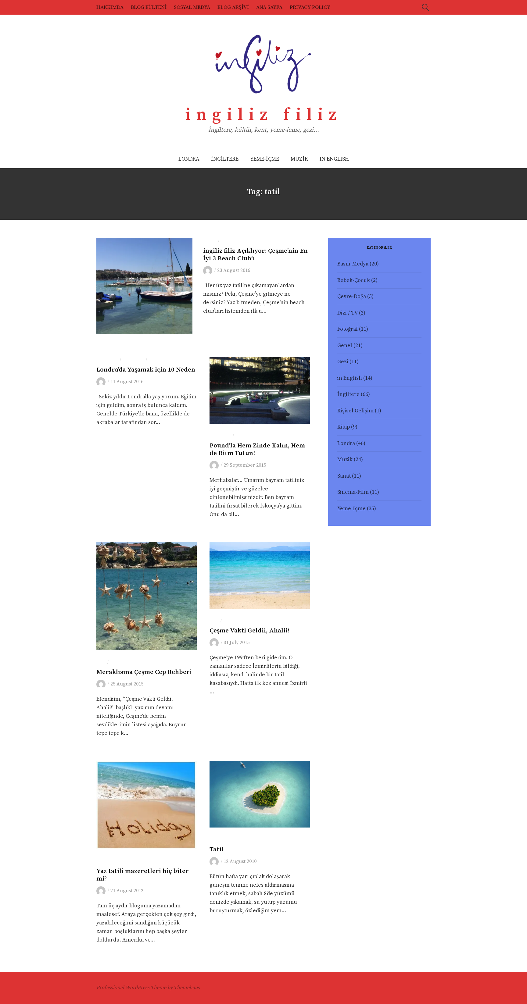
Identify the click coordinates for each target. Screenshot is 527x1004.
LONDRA (188, 159)
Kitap (343, 427)
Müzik (345, 459)
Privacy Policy (310, 7)
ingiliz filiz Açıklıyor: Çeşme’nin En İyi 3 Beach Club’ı (255, 254)
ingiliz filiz (263, 115)
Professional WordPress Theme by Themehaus (148, 987)
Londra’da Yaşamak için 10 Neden (145, 370)
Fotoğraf (107, 360)
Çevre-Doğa (351, 296)
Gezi (225, 241)
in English (349, 378)
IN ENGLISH (334, 159)
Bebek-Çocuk (353, 280)
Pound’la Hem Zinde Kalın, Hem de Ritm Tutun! (257, 449)
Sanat (344, 476)
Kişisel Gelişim (355, 411)
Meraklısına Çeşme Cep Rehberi (144, 672)
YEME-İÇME (264, 159)
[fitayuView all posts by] (208, 270)
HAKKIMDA (110, 7)
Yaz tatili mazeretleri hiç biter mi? (142, 875)
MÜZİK (299, 159)
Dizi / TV (347, 313)
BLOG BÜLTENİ (149, 7)
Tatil (217, 849)
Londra (157, 360)
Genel (210, 241)
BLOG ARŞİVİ (233, 7)
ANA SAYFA (269, 7)
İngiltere (133, 360)
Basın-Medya (352, 264)
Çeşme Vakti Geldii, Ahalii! (249, 631)
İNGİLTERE (224, 159)
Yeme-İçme (121, 662)
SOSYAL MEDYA (192, 7)
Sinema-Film (353, 492)
